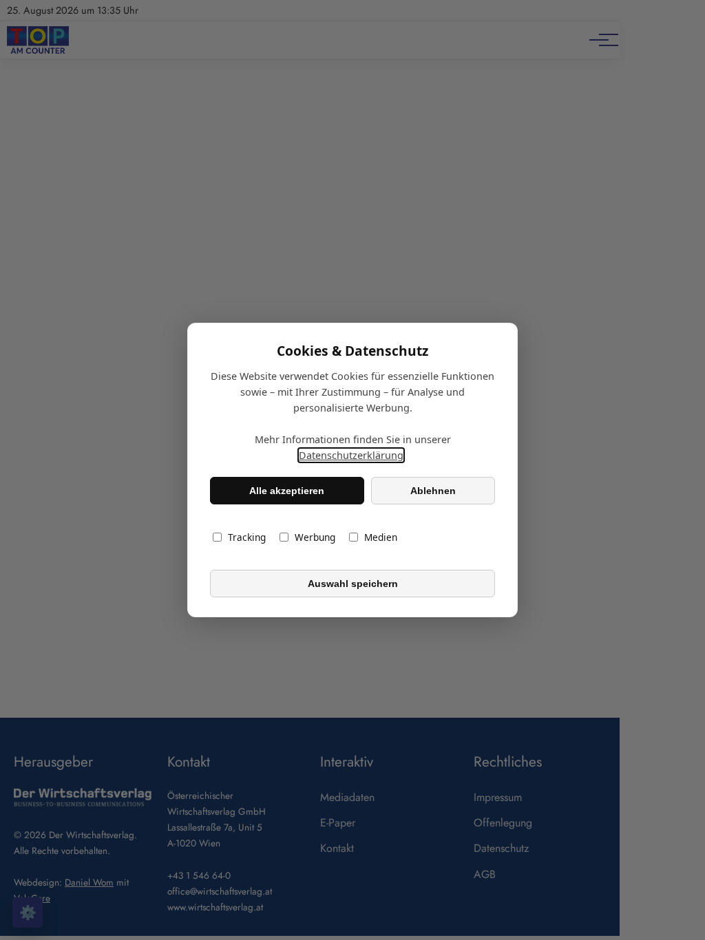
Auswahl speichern (353, 583)
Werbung (315, 537)
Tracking (247, 537)
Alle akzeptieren (286, 490)
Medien (380, 537)
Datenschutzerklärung (351, 455)
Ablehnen (433, 490)
